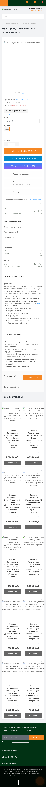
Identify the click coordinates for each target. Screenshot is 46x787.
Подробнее (14, 776)
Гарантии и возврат (21, 174)
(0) (23, 93)
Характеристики (12, 221)
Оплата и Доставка (12, 227)
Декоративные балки (12, 23)
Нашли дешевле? (10, 114)
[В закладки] (20, 405)
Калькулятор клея (21, 192)
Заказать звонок (36, 10)
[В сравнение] (20, 408)
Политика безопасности (20, 742)
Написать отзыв (32, 377)
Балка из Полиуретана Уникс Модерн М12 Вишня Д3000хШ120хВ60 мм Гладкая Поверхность (33, 693)
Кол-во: (7, 140)
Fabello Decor (22, 100)
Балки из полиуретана (30, 23)
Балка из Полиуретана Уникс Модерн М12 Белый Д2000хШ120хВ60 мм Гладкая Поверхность (12, 693)
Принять (24, 782)
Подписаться (36, 737)
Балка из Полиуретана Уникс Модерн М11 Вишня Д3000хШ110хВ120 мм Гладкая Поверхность (12, 631)
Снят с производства (23, 150)
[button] (19, 3)
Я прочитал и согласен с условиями (21, 743)
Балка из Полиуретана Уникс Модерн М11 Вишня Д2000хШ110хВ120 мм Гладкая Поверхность (34, 566)
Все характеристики (35, 200)
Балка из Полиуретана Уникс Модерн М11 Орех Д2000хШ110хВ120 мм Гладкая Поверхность (34, 631)
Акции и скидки (20, 182)
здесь (39, 303)
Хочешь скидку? (11, 232)
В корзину (12, 463)
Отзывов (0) (9, 237)
